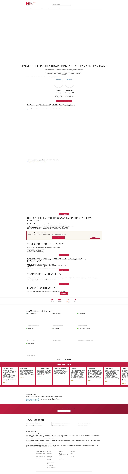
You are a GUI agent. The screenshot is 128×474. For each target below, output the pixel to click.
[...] (3, 375)
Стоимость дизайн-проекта (40, 456)
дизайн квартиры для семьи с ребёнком (59, 425)
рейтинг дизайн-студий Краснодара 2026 (34, 425)
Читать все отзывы (64, 284)
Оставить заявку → (95, 237)
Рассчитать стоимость (64, 410)
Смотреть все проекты (64, 214)
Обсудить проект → (64, 270)
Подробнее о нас (64, 293)
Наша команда (49, 453)
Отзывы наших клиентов (64, 364)
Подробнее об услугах (64, 254)
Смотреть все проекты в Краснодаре (64, 359)
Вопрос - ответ (49, 456)
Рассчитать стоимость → (58, 237)
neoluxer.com (90, 472)
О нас (64, 8)
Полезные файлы (50, 469)
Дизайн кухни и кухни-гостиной (32, 399)
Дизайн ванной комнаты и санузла (33, 398)
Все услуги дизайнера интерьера (32, 400)
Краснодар (29, 8)
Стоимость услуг (50, 459)
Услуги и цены (47, 8)
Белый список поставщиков (51, 467)
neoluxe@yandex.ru (62, 459)
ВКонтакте (72, 453)
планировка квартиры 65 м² (83, 425)
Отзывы (53, 8)
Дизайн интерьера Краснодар (40, 453)
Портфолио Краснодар (38, 8)
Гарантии (48, 463)
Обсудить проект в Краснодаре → (64, 100)
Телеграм (72, 456)
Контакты (69, 8)
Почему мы (59, 8)
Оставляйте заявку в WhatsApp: (63, 454)
